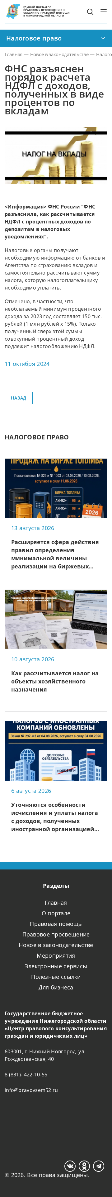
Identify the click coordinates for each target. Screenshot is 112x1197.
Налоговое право (34, 38)
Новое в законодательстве (56, 945)
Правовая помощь (56, 923)
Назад (18, 398)
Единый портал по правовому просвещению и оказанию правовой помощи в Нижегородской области (46, 11)
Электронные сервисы (56, 966)
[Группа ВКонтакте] (70, 1166)
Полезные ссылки (56, 976)
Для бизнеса (56, 987)
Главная (56, 902)
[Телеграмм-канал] (99, 1166)
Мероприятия (56, 955)
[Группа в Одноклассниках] (84, 1166)
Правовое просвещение (56, 934)
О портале (56, 913)
